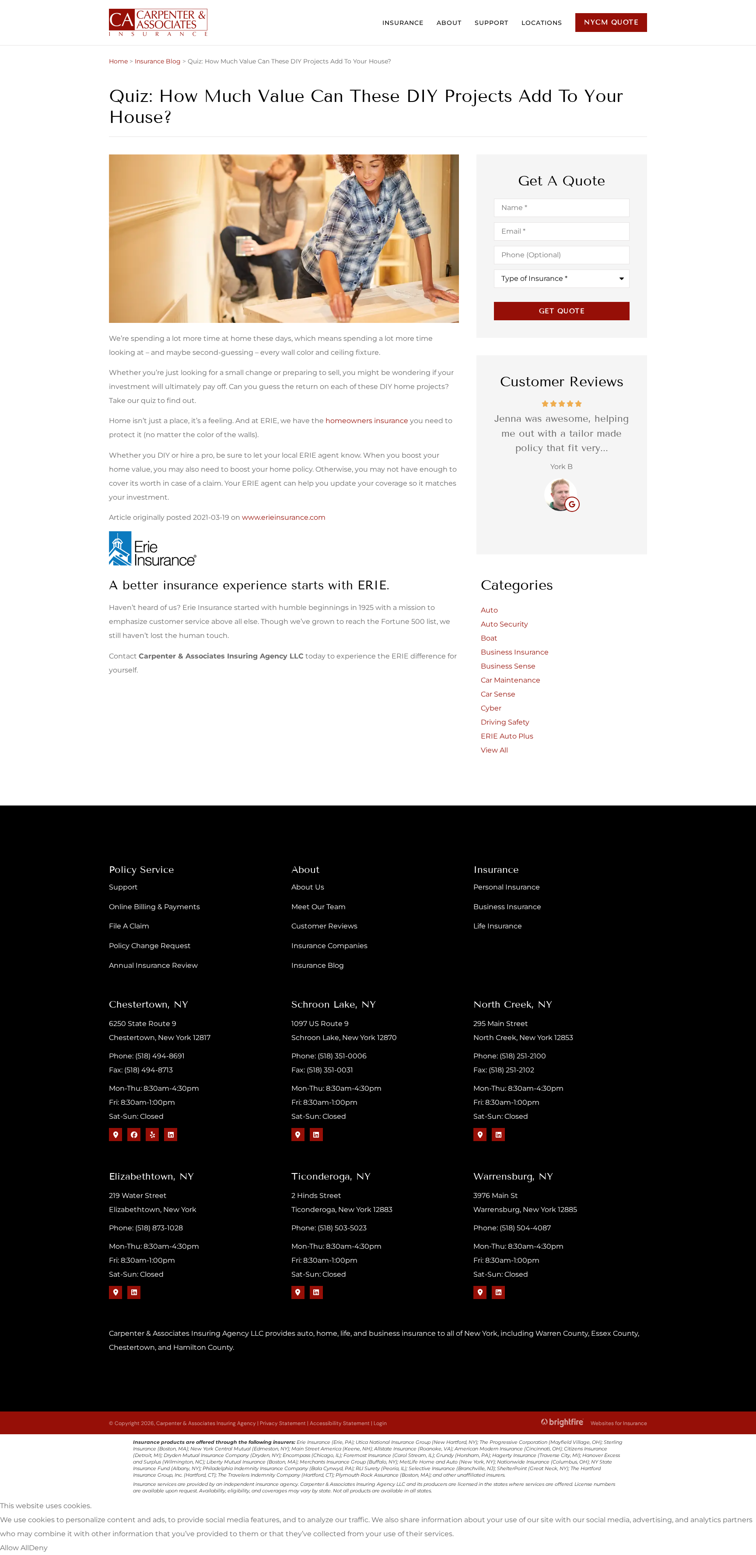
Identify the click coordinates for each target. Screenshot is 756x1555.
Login (380, 1423)
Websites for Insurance (619, 1422)
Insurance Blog (158, 61)
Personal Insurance (506, 887)
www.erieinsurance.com (284, 517)
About (449, 23)
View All (494, 750)
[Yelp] (152, 1134)
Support (491, 23)
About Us (307, 887)
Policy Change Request (150, 946)
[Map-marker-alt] (115, 1134)
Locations (542, 23)
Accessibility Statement (340, 1423)
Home (118, 61)
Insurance (403, 23)
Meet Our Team (318, 907)
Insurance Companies (329, 946)
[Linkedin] (170, 1134)
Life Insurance (497, 926)
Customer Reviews (324, 926)
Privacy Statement (283, 1423)
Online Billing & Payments (154, 907)
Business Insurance (507, 907)
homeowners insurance (367, 421)
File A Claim (129, 926)
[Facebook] (133, 1134)
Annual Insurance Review (153, 965)
